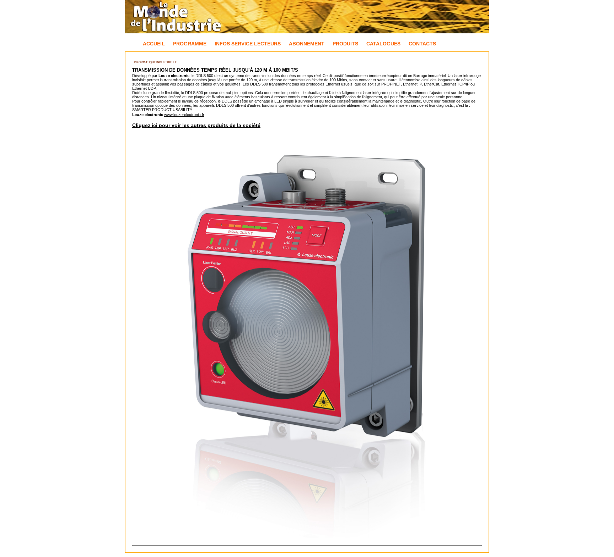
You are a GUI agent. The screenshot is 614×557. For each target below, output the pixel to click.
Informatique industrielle (155, 62)
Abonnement (306, 43)
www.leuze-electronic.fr (184, 114)
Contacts (422, 43)
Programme (189, 43)
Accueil (154, 43)
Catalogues (383, 43)
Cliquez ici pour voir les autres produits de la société (196, 125)
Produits (345, 43)
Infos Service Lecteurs (248, 43)
